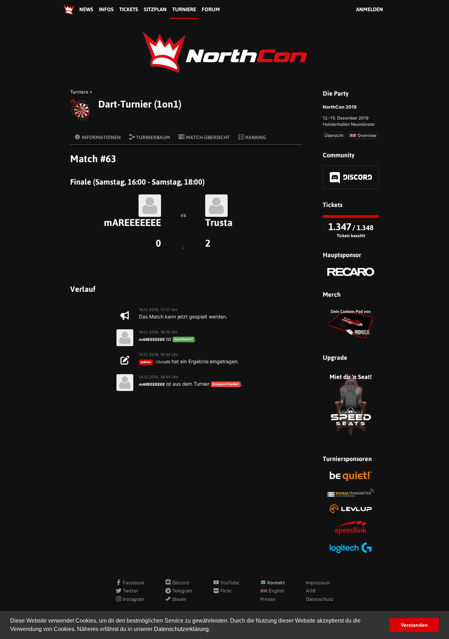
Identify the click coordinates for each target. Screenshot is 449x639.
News (86, 9)
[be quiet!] (351, 476)
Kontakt (275, 582)
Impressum (318, 582)
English (275, 590)
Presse (267, 599)
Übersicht (333, 135)
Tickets (128, 9)
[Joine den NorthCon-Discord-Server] (351, 177)
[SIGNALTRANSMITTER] (351, 492)
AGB (310, 590)
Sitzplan (155, 9)
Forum (211, 9)
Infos (106, 9)
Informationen (101, 137)
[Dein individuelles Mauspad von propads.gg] (351, 323)
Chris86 (163, 361)
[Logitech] (351, 548)
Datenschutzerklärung (181, 629)
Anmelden (369, 9)
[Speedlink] (351, 527)
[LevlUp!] (351, 509)
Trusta (219, 222)
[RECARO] (351, 272)
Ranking (255, 137)
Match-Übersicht (207, 137)
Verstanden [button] (414, 625)
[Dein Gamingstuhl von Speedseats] (351, 405)
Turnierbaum (152, 137)
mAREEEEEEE (132, 222)
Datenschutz (320, 599)
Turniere (184, 9)
